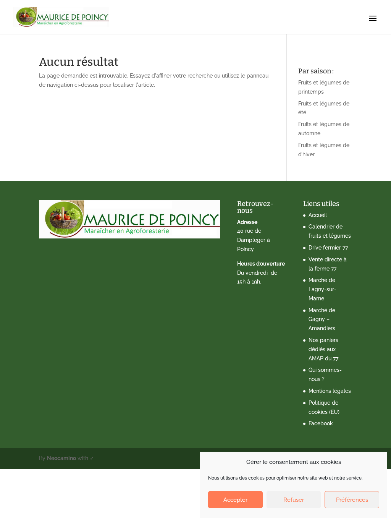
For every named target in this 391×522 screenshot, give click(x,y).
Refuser (293, 499)
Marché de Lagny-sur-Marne (322, 289)
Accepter (235, 499)
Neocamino (61, 458)
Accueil (318, 215)
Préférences (352, 499)
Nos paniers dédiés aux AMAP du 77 (323, 349)
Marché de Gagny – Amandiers (322, 319)
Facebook (321, 423)
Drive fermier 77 (328, 248)
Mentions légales (330, 391)
